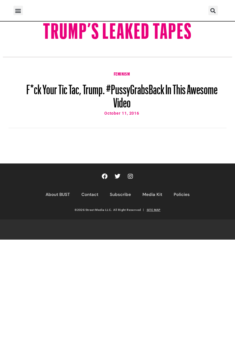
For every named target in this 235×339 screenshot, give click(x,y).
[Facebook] (104, 176)
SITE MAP (153, 209)
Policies (182, 194)
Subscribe (120, 194)
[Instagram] (130, 176)
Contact (89, 194)
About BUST (58, 194)
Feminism (122, 73)
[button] (18, 10)
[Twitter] (117, 176)
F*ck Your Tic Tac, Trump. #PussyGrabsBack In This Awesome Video (122, 93)
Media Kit (152, 194)
